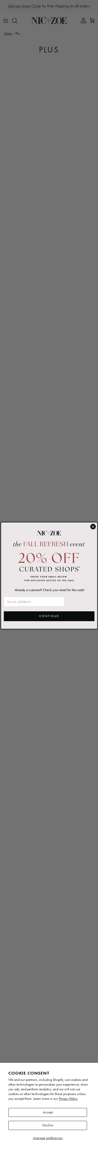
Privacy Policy (68, 1098)
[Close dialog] (93, 526)
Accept (48, 1112)
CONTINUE (49, 616)
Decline (47, 1125)
